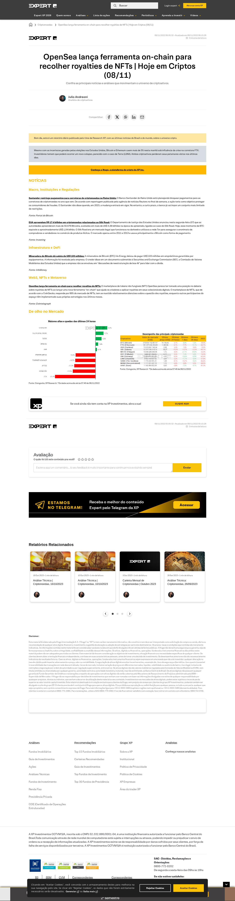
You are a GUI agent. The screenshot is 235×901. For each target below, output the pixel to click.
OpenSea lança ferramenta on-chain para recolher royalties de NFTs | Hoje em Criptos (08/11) (105, 24)
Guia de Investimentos (42, 759)
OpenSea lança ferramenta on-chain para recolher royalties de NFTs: (65, 286)
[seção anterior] (105, 613)
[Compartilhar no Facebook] (109, 117)
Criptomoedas (45, 24)
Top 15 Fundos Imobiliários (89, 751)
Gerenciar (71, 891)
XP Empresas (127, 781)
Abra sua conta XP (195, 5)
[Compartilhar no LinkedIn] (133, 117)
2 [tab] (117, 613)
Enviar (187, 467)
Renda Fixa (35, 789)
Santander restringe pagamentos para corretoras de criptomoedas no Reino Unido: (72, 198)
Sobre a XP (126, 751)
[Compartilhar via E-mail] (142, 117)
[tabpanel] (50, 576)
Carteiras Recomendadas (89, 759)
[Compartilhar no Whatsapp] (125, 117)
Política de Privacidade (133, 766)
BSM (48, 877)
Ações (32, 766)
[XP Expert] (43, 6)
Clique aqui (182, 404)
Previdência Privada (40, 796)
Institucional (127, 759)
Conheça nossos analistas (180, 751)
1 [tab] (112, 613)
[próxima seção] (129, 613)
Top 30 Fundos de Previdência (91, 781)
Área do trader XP (130, 789)
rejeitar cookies (155, 888)
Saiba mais (89, 891)
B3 (36, 877)
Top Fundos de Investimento (90, 774)
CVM (62, 877)
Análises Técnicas (39, 774)
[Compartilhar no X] (117, 117)
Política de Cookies (131, 774)
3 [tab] (122, 613)
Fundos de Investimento (42, 781)
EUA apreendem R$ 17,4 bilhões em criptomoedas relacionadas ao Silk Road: (69, 222)
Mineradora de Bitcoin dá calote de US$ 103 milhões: (56, 256)
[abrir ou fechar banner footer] (226, 884)
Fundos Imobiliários (40, 751)
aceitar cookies (188, 888)
